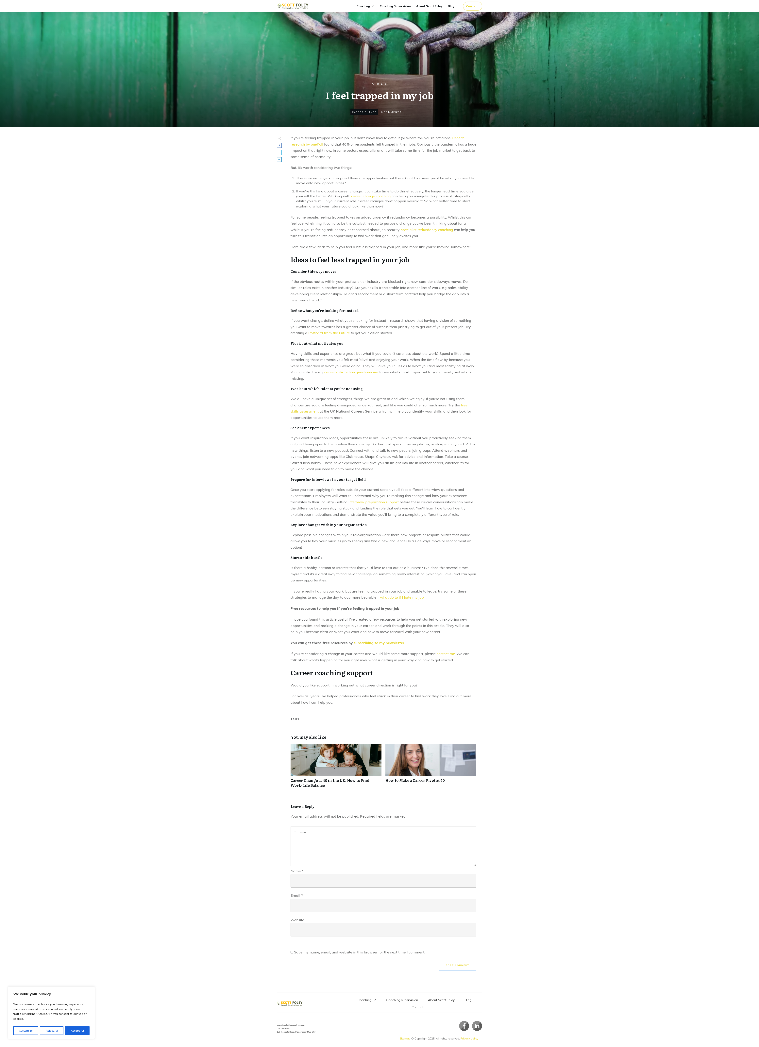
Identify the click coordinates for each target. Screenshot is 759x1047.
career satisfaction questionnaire (351, 372)
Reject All (52, 1030)
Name (297, 871)
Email (297, 895)
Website (297, 920)
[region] (51, 1012)
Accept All (77, 1030)
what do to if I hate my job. (402, 597)
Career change (364, 112)
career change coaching (371, 196)
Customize (26, 1030)
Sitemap (405, 1038)
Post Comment (457, 965)
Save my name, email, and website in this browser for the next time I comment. (359, 952)
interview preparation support (373, 502)
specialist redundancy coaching (427, 229)
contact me (446, 653)
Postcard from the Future (329, 333)
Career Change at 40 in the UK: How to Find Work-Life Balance (336, 768)
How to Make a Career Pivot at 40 (430, 768)
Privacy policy (469, 1038)
